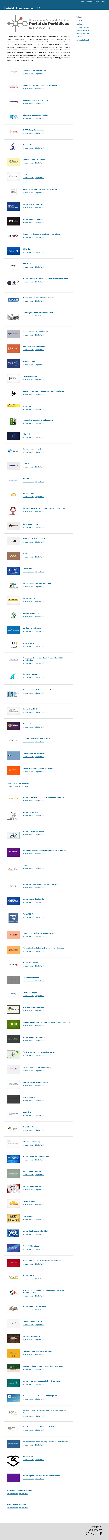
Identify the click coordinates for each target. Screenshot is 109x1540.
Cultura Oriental (29, 1201)
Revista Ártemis (28, 145)
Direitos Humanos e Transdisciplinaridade (38, 768)
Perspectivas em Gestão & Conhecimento (38, 420)
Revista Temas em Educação (33, 219)
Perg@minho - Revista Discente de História (38, 933)
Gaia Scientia (27, 569)
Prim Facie (26, 434)
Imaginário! (27, 1112)
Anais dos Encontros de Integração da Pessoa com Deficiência (45, 1442)
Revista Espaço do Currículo (33, 204)
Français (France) (82, 34)
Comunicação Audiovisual (32, 1321)
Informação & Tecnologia (32, 1142)
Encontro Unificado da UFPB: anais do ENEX (39, 1427)
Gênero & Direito (29, 1097)
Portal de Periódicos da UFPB (22, 8)
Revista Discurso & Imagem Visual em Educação (40, 884)
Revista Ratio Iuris (29, 724)
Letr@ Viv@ (27, 406)
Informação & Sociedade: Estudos (35, 115)
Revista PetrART (28, 1276)
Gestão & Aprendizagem (32, 628)
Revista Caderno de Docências (18, 783)
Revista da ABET (28, 494)
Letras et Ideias (28, 643)
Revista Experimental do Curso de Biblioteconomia (41, 1476)
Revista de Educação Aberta (17, 1504)
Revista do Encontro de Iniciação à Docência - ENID (41, 1381)
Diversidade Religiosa (30, 1127)
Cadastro (89, 2)
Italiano (79, 37)
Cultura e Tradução (30, 993)
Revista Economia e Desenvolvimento (36, 1157)
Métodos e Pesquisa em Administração (37, 1067)
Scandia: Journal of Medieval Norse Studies (38, 313)
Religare (26, 479)
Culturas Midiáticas (30, 376)
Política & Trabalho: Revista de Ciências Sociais (40, 189)
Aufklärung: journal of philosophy (35, 100)
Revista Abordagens (30, 674)
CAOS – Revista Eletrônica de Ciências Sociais (39, 539)
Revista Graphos (29, 598)
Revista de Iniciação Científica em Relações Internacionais (44, 508)
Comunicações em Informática (34, 754)
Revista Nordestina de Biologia (34, 1037)
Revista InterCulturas (30, 812)
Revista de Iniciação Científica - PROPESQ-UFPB (40, 1396)
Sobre (103, 2)
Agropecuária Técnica (31, 613)
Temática (26, 464)
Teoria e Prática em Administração (35, 332)
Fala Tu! (26, 865)
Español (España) (82, 27)
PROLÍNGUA (27, 264)
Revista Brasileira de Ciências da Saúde (37, 583)
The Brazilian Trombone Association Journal (39, 1052)
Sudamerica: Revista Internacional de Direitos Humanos (43, 948)
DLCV (25, 554)
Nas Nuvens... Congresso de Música (20, 1491)
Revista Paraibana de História (33, 1186)
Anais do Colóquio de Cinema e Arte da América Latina (43, 1366)
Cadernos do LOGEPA (30, 524)
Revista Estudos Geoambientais (34, 1307)
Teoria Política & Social (31, 1246)
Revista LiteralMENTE (30, 709)
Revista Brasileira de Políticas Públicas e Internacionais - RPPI (45, 279)
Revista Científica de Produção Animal (37, 690)
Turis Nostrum (28, 1216)
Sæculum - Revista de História (34, 160)
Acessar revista (28, 74)
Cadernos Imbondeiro (31, 978)
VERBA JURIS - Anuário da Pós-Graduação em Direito (42, 1261)
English (79, 24)
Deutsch (79, 21)
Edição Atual (39, 74)
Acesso (97, 2)
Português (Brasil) (82, 40)
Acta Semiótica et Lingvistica (33, 1007)
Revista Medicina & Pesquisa (33, 831)
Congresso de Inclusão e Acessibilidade (37, 1351)
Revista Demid (28, 1457)
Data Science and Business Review (35, 1082)
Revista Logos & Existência (32, 1171)
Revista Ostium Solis (30, 963)
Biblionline (27, 249)
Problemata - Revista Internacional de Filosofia (40, 85)
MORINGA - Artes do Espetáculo (34, 70)
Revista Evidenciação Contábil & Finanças (38, 298)
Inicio (82, 2)
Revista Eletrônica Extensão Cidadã (35, 1231)
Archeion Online (29, 361)
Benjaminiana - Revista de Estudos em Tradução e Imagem (44, 850)
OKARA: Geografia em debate (33, 130)
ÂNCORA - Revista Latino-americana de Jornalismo (41, 234)
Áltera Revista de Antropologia (34, 347)
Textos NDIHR (28, 914)
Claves (25, 175)
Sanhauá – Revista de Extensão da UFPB (37, 739)
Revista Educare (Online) (32, 449)
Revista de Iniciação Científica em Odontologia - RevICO (43, 797)
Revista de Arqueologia (31, 1336)
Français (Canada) (82, 30)
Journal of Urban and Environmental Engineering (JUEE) (43, 391)
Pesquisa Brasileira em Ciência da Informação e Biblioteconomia (46, 1022)
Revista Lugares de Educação (33, 899)
